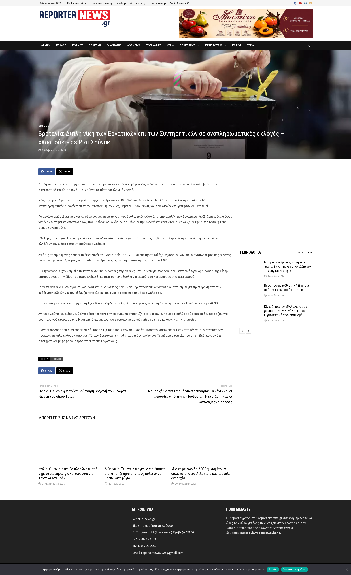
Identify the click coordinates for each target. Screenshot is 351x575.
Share (48, 171)
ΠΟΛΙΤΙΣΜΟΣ (188, 45)
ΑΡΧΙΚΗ (45, 45)
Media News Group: (78, 3)
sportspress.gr (157, 3)
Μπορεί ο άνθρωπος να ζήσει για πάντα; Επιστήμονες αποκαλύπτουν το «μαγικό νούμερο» (287, 266)
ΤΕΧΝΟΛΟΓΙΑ (250, 252)
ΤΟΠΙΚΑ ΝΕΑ (153, 45)
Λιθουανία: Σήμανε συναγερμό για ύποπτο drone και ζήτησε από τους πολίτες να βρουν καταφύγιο (135, 473)
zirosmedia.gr (138, 3)
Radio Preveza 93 (179, 3)
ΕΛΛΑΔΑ (61, 45)
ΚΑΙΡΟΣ (236, 45)
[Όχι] (346, 569)
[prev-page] (242, 331)
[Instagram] (305, 3)
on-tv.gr (121, 3)
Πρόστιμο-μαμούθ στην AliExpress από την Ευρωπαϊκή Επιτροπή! (287, 288)
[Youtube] (300, 3)
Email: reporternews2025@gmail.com (158, 553)
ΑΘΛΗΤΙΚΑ (133, 45)
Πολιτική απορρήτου (295, 569)
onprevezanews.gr (103, 3)
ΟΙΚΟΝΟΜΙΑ (114, 45)
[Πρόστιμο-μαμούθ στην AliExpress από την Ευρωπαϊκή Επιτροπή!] (250, 286)
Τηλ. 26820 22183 (144, 539)
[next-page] (248, 331)
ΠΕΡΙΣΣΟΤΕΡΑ (213, 45)
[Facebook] (295, 3)
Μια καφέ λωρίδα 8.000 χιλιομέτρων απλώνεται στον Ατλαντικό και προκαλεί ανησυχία (201, 473)
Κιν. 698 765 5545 (144, 546)
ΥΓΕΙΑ (170, 45)
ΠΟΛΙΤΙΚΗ (95, 45)
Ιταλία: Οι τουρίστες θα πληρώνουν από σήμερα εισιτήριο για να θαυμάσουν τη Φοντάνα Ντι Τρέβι (67, 473)
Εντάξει (272, 569)
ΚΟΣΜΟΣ (77, 45)
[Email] (310, 3)
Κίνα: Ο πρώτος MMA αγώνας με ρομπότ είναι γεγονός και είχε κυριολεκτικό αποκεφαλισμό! (285, 311)
